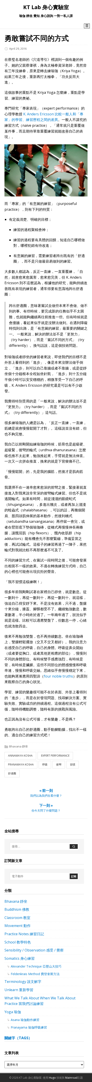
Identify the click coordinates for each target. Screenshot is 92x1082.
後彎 (58, 764)
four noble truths (58, 676)
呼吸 (45, 764)
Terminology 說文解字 (22, 981)
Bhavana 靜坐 (18, 746)
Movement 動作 (17, 925)
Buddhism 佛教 (16, 909)
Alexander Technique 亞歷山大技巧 (36, 966)
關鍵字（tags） (18, 1037)
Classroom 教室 (17, 917)
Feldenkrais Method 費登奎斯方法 (35, 974)
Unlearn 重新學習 (18, 989)
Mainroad (71, 1078)
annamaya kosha (20, 755)
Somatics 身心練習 (19, 958)
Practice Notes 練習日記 (24, 933)
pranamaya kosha (21, 764)
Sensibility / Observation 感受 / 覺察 (34, 950)
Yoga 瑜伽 (12, 1011)
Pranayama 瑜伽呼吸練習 (29, 1027)
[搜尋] (74, 846)
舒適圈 (12, 773)
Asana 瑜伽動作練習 (25, 1020)
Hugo (52, 1078)
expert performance (55, 755)
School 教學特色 (17, 942)
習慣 (72, 764)
